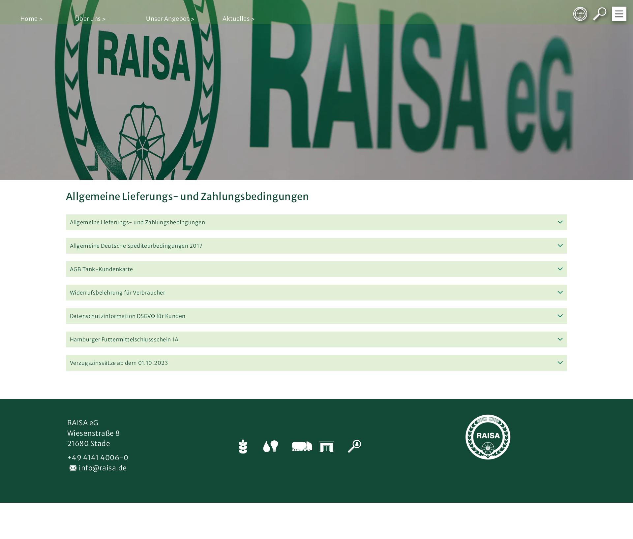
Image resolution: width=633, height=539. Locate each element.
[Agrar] (242, 448)
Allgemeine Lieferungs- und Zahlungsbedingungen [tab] (137, 222)
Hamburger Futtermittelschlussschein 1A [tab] (124, 339)
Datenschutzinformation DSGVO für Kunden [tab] (128, 316)
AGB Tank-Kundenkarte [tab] (101, 269)
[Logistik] (297, 448)
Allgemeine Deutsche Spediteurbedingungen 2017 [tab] (136, 245)
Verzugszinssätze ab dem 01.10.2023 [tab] (119, 363)
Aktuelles (236, 18)
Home (29, 18)
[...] (619, 14)
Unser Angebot (167, 18)
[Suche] (599, 20)
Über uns (88, 18)
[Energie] (269, 448)
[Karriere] (353, 448)
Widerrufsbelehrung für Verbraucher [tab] (117, 292)
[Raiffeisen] (325, 448)
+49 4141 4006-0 (97, 458)
